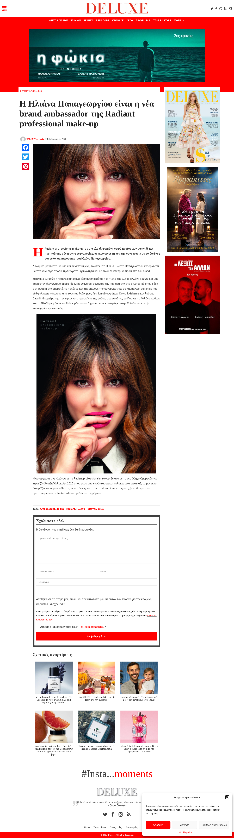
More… (178, 20)
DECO (129, 20)
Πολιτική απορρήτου (91, 626)
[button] (227, 797)
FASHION (76, 20)
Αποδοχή (158, 824)
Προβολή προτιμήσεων (214, 824)
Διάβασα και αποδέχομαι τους (73, 626)
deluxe (60, 508)
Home (87, 827)
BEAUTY (88, 20)
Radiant (70, 508)
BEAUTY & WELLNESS (31, 91)
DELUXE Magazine (36, 139)
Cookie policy (185, 832)
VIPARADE (118, 20)
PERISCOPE (102, 20)
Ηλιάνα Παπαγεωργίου (90, 508)
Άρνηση (184, 824)
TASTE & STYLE (162, 20)
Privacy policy (116, 827)
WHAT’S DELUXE (58, 20)
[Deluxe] (117, 13)
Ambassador (47, 508)
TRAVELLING (143, 20)
